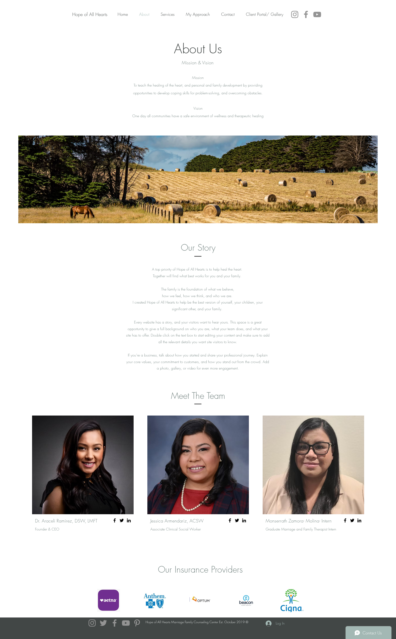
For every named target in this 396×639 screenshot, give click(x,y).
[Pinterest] (137, 623)
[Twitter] (121, 520)
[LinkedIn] (129, 520)
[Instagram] (295, 14)
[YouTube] (317, 14)
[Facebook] (306, 14)
